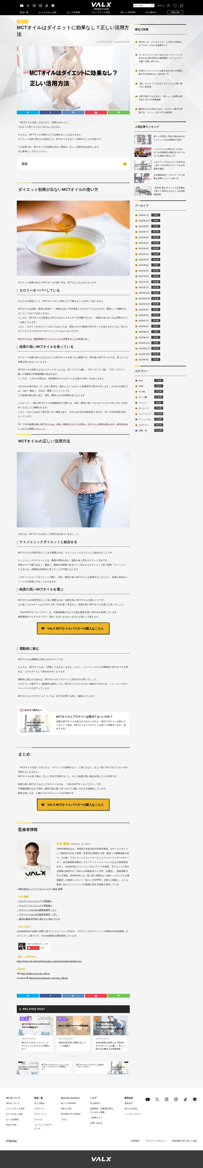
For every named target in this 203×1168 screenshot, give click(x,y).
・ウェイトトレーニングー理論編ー (34, 905)
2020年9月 (147, 309)
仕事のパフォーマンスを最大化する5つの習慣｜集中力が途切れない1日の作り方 (161, 72)
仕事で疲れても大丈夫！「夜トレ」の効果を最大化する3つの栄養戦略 (160, 98)
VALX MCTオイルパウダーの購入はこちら (75, 628)
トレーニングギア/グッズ (42, 1127)
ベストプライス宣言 (100, 12)
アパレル (38, 1119)
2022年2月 (147, 259)
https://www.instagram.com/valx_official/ (48, 978)
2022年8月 (147, 226)
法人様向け (151, 12)
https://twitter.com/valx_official (35, 973)
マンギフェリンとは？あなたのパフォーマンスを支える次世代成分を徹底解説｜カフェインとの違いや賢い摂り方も (160, 58)
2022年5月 (147, 243)
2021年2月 (147, 282)
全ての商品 (39, 1103)
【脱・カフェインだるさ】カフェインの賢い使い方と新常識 (160, 85)
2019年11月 (147, 348)
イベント (148, 403)
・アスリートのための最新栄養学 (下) (37, 914)
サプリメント (40, 1114)
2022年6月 (147, 237)
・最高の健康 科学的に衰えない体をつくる (38, 919)
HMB (148, 386)
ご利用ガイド (96, 1117)
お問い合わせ (96, 1123)
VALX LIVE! (66, 1108)
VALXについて (12, 1103)
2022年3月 (147, 254)
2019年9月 (147, 359)
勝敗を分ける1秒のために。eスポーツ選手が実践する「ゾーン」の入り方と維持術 (161, 110)
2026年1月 (147, 215)
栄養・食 (22, 21)
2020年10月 (147, 304)
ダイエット (148, 408)
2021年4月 (147, 271)
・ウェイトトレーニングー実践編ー (34, 901)
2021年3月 (147, 276)
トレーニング (149, 414)
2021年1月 (147, 287)
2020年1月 (147, 337)
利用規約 (135, 1141)
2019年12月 (147, 343)
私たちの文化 (131, 1108)
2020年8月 (147, 315)
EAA (148, 380)
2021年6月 (147, 265)
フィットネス (148, 419)
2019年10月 (147, 354)
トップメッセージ (133, 1114)
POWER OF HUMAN (70, 1114)
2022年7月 (147, 232)
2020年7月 (147, 320)
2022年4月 (147, 248)
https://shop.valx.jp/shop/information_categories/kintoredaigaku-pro (49, 961)
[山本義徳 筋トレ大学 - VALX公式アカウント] (34, 6)
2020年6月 (147, 326)
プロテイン (148, 425)
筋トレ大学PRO (128, 12)
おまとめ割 (47, 12)
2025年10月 (147, 220)
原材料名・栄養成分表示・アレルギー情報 (102, 1110)
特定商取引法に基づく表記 (184, 1141)
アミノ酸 (149, 397)
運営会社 (129, 1103)
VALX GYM (11, 1125)
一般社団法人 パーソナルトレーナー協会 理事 (40, 889)
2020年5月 (147, 332)
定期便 (73, 12)
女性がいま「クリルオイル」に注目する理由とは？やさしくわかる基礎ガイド (160, 43)
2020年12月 (147, 293)
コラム (64, 1119)
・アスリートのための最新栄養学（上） (37, 910)
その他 (148, 391)
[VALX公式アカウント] (40, 6)
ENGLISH (175, 12)
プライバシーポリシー (155, 1141)
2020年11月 (147, 298)
